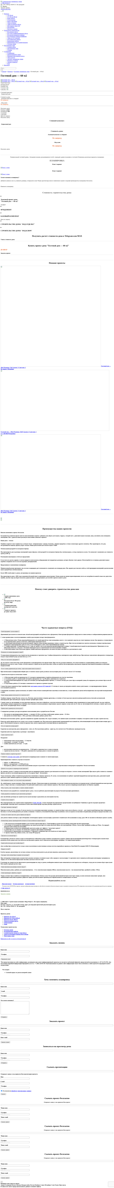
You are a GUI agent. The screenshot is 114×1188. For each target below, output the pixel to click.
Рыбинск (37, 1185)
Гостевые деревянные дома (21, 71)
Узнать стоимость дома (8, 239)
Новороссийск (25, 1185)
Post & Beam (10, 27)
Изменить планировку (7, 186)
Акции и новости (12, 62)
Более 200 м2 (11, 18)
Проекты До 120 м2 (10, 916)
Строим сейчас (11, 47)
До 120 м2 (10, 15)
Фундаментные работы (14, 39)
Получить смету (5, 108)
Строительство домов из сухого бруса (15, 933)
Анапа (3, 1185)
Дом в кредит (11, 57)
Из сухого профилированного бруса (17, 33)
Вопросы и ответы (12, 60)
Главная (4, 71)
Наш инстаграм (7, 884)
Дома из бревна (11, 23)
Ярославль (62, 1185)
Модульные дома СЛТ (13, 26)
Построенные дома (9, 45)
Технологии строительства (11, 30)
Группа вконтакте (18, 884)
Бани (5, 924)
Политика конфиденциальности (10, 898)
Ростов (32, 1185)
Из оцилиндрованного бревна (15, 35)
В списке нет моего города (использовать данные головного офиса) (21, 1186)
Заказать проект (5, 253)
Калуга (14, 1185)
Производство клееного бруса (15, 56)
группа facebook (30, 884)
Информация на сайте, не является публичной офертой (13, 938)
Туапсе (57, 1185)
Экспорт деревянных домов (15, 59)
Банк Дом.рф (37, 802)
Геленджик (8, 1185)
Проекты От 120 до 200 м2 (12, 918)
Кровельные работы (13, 41)
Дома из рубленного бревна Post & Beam (16, 934)
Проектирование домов (14, 54)
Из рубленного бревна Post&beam (17, 36)
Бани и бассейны (12, 21)
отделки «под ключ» (14, 757)
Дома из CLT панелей (13, 38)
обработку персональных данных (21, 1091)
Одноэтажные (11, 20)
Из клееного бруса (12, 32)
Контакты (7, 65)
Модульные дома (9, 936)
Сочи (52, 1185)
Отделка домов (11, 44)
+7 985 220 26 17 (5, 3)
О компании (7, 51)
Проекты (6, 14)
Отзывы (9, 50)
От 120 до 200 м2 (12, 17)
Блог (8, 63)
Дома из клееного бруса (14, 24)
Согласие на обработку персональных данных (14, 900)
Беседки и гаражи (12, 29)
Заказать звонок (5, 7)
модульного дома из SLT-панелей (40, 686)
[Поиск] (2, 70)
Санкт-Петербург (46, 1185)
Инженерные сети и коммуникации (17, 42)
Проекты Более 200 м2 (11, 919)
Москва (18, 1185)
